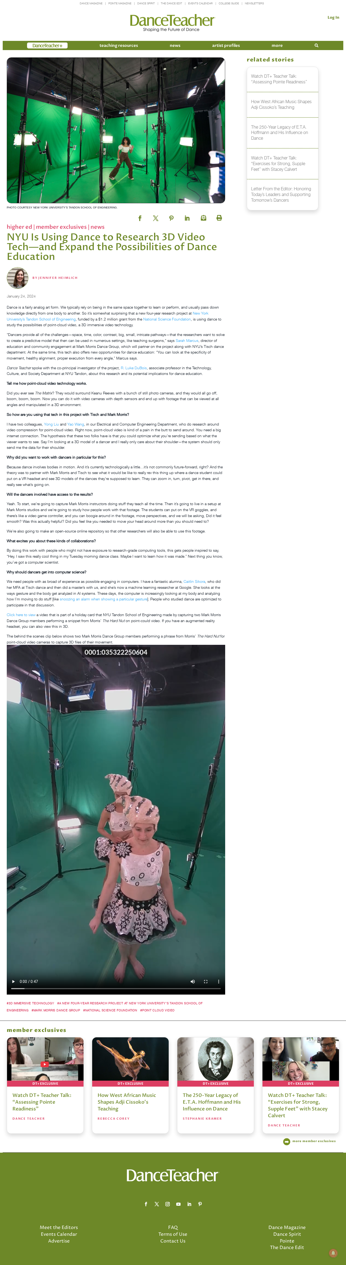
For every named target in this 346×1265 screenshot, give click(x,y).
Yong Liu (51, 424)
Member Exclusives (62, 227)
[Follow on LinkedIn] (189, 1204)
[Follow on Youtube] (178, 1204)
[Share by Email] (202, 216)
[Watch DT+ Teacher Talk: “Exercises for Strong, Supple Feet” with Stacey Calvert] (300, 1062)
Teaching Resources (118, 45)
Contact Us (172, 1241)
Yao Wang (75, 424)
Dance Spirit (146, 3)
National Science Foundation (167, 319)
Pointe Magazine (119, 3)
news (175, 45)
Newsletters (254, 3)
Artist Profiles (226, 45)
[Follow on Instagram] (167, 1204)
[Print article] (218, 216)
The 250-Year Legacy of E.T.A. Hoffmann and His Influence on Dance (212, 1102)
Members (36, 45)
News (98, 227)
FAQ (173, 1227)
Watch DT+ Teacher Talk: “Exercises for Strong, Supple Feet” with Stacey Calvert (298, 1105)
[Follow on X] (156, 1204)
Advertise (59, 1241)
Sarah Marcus (187, 340)
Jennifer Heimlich (58, 278)
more (277, 45)
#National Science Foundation (110, 1010)
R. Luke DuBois (134, 367)
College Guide (229, 3)
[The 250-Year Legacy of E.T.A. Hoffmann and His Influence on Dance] (215, 1062)
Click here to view (21, 614)
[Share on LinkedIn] (187, 216)
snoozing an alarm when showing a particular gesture (103, 599)
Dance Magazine (91, 3)
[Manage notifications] (333, 1253)
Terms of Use (172, 1234)
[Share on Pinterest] (171, 216)
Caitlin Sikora (194, 581)
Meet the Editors (59, 1227)
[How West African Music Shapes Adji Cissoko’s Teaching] (130, 1062)
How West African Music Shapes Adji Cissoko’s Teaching (127, 1102)
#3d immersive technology (30, 1003)
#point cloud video (157, 1010)
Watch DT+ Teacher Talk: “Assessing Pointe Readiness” (41, 1102)
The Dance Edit (171, 3)
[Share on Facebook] (140, 216)
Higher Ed (20, 227)
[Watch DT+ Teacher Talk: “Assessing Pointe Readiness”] (45, 1062)
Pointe (287, 1241)
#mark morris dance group (56, 1010)
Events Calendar (200, 3)
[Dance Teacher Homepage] (172, 23)
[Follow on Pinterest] (200, 1204)
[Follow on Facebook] (146, 1204)
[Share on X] (155, 216)
